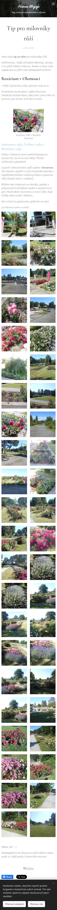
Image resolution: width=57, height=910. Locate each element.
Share (9, 877)
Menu (53, 4)
